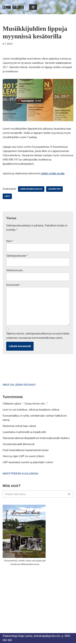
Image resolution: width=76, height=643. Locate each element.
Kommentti (13, 284)
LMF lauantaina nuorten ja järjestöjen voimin (28, 462)
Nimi (9, 241)
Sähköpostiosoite (17, 255)
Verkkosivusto (14, 270)
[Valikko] (33, 7)
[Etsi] (69, 494)
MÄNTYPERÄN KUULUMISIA (20, 473)
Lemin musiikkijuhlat (31, 189)
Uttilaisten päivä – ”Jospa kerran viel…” (26, 403)
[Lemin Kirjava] (13, 7)
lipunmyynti (54, 189)
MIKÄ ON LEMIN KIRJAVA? (19, 384)
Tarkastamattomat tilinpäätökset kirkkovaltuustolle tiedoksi (36, 438)
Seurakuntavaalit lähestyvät (18, 444)
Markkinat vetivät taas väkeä (19, 425)
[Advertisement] (29, 595)
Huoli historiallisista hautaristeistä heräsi (25, 450)
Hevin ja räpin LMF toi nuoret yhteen (23, 456)
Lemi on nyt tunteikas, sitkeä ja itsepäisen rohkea (31, 409)
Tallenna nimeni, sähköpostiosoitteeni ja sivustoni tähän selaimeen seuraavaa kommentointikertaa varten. (37, 335)
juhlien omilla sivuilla (52, 173)
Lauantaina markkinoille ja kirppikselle (24, 431)
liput (7, 196)
